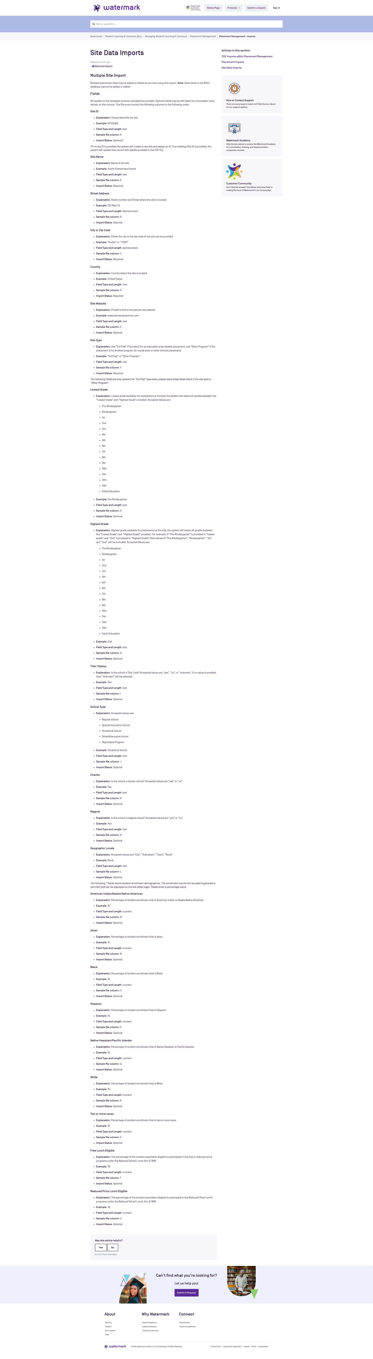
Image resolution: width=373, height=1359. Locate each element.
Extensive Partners (149, 1327)
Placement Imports (233, 62)
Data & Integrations (149, 1323)
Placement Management (203, 36)
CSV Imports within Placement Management (247, 56)
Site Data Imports (232, 67)
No (112, 1247)
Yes (101, 1247)
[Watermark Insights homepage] (115, 1346)
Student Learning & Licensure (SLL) (123, 36)
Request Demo (185, 1323)
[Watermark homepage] (117, 7)
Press (107, 1335)
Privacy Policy (216, 1346)
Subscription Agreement (232, 1346)
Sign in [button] (276, 7)
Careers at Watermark (188, 1327)
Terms (254, 1346)
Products (232, 7)
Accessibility (263, 1346)
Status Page (213, 7)
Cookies (246, 1346)
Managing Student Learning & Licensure (166, 36)
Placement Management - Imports (237, 36)
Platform (108, 1327)
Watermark (96, 36)
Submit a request (256, 7)
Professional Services (150, 1331)
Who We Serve (110, 1331)
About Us (108, 1323)
